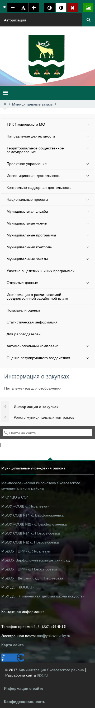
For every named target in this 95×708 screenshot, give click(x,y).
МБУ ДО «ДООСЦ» (17, 587)
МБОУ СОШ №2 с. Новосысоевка (30, 542)
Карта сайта (12, 644)
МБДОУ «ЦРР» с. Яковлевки (25, 551)
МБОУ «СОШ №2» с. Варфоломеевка (34, 524)
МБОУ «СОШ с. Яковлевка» (25, 506)
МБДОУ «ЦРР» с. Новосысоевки (29, 569)
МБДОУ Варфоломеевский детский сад (35, 560)
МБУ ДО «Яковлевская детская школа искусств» (43, 596)
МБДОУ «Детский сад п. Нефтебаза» (33, 578)
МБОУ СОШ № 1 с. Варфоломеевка (32, 515)
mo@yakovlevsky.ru (53, 635)
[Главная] (5, 104)
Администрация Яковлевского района (51, 669)
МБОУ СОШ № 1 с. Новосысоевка (30, 533)
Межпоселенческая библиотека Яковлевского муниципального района (40, 485)
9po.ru (42, 675)
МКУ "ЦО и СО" (14, 497)
